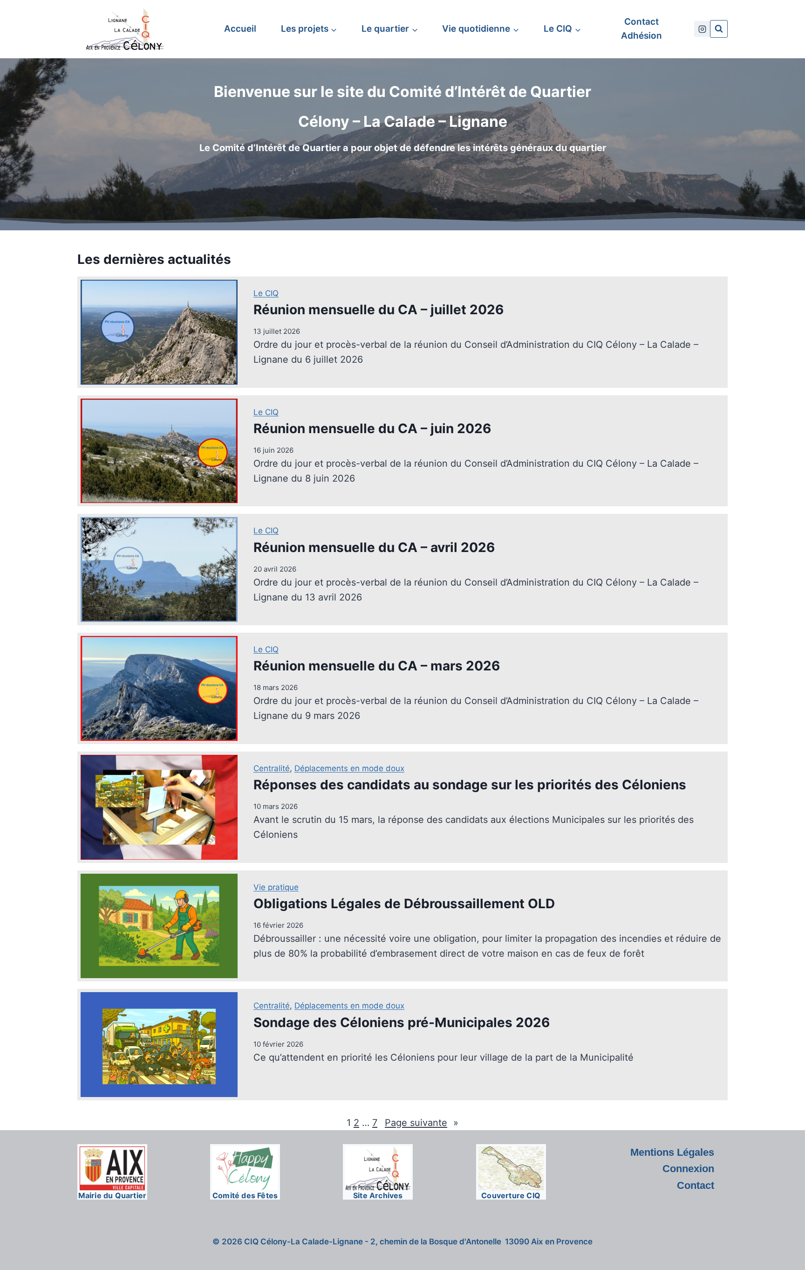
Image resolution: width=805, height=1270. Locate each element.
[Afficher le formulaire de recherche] (719, 29)
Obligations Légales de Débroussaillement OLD (404, 903)
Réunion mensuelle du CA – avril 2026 (374, 547)
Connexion (688, 1168)
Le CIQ (266, 293)
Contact (641, 21)
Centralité (271, 768)
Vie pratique (276, 887)
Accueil (240, 28)
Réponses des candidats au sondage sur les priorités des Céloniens (469, 785)
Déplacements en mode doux (349, 768)
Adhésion (641, 35)
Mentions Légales (672, 1152)
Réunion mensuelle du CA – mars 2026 (376, 666)
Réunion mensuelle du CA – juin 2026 (372, 428)
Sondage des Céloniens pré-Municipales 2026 (401, 1022)
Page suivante (421, 1122)
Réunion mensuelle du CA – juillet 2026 (378, 310)
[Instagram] (702, 29)
